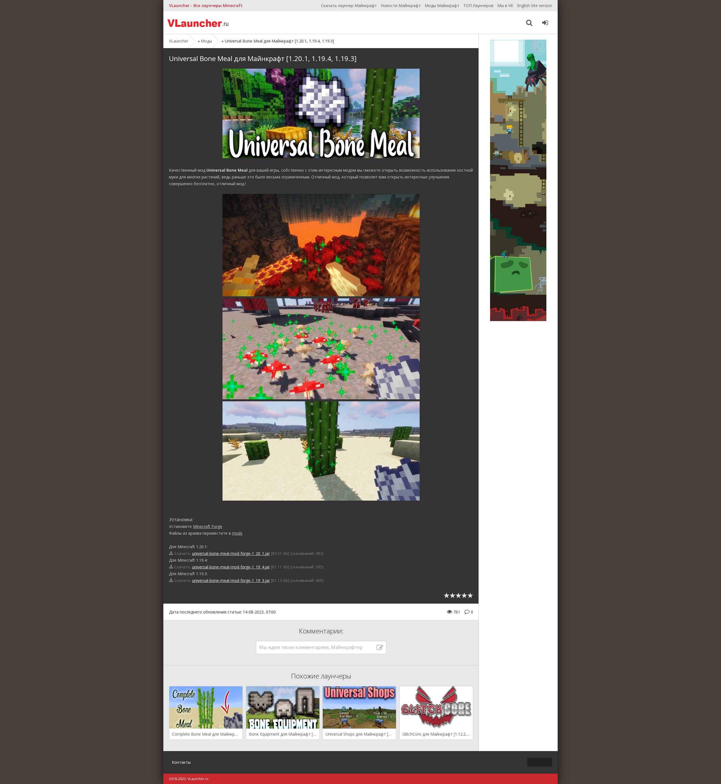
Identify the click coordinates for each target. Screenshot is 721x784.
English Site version (534, 5)
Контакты (181, 762)
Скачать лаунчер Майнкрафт (349, 5)
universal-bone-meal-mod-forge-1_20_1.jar (231, 553)
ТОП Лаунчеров (478, 5)
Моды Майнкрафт (442, 5)
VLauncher (198, 22)
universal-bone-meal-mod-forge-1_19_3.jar (231, 580)
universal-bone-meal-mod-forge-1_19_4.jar (231, 567)
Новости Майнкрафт (401, 5)
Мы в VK (505, 5)
